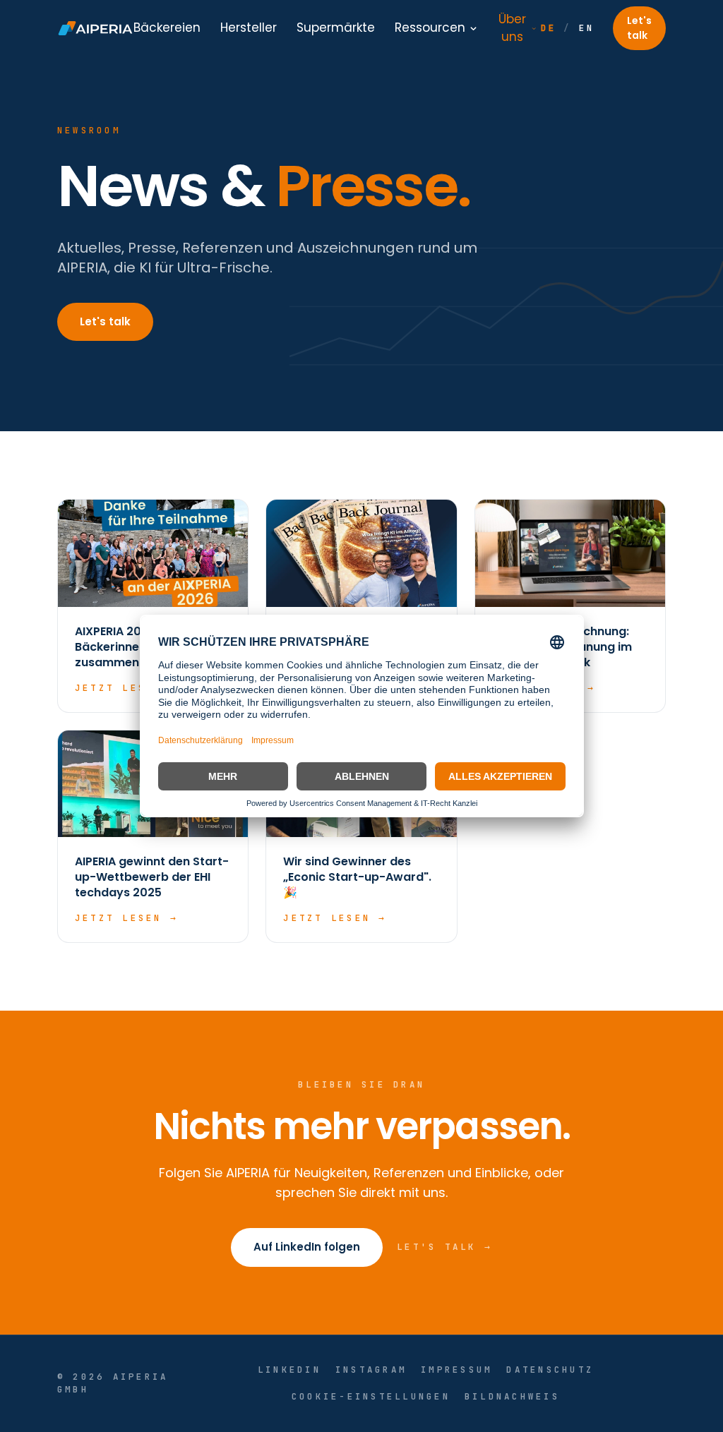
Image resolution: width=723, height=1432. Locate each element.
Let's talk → (444, 1247)
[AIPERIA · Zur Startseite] (95, 28)
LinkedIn (289, 1370)
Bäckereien (167, 27)
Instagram (371, 1370)
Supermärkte (336, 27)
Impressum (456, 1370)
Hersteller (248, 27)
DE (549, 28)
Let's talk (639, 27)
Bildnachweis (512, 1396)
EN (587, 28)
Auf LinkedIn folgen (306, 1246)
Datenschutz (550, 1370)
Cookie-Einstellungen (371, 1396)
